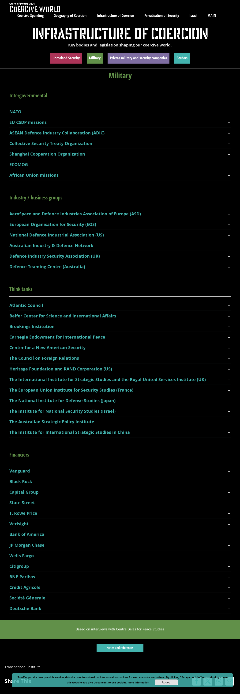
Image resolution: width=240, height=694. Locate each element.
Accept (166, 682)
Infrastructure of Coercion (120, 33)
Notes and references (120, 647)
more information (138, 682)
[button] (120, 112)
